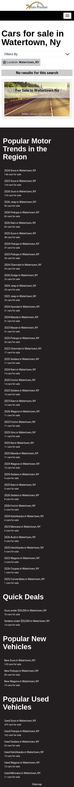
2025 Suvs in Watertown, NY (20, 235)
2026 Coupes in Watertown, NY (21, 570)
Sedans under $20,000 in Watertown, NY (27, 623)
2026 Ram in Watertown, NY (20, 224)
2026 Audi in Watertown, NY (20, 539)
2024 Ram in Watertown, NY (20, 371)
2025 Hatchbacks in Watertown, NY (24, 549)
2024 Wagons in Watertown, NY (22, 465)
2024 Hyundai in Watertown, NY (22, 308)
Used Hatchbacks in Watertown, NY (24, 754)
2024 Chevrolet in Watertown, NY (22, 266)
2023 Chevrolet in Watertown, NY (22, 350)
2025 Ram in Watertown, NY (20, 486)
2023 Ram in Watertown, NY (20, 403)
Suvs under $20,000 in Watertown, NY (25, 612)
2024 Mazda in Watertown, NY (21, 319)
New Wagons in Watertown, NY (21, 683)
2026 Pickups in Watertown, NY (21, 214)
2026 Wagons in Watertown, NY (22, 413)
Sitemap (37, 784)
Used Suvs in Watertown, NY (20, 722)
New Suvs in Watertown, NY (19, 662)
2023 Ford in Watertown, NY (20, 424)
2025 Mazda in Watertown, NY (21, 455)
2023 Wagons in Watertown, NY (22, 560)
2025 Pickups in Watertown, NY (21, 340)
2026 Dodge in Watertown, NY (21, 277)
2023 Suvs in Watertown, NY (20, 183)
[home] (37, 5)
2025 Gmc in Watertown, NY (20, 434)
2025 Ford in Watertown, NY (20, 382)
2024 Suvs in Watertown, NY (20, 172)
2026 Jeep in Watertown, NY (20, 203)
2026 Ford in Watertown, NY (20, 507)
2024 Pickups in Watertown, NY (21, 245)
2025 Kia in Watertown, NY (19, 444)
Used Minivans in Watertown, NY (22, 775)
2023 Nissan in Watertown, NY (21, 329)
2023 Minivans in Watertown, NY (22, 528)
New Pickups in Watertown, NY (21, 672)
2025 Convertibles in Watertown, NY (24, 581)
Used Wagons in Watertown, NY (22, 764)
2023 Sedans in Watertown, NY (21, 392)
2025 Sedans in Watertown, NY (21, 361)
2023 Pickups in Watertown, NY (21, 256)
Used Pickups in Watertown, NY (21, 733)
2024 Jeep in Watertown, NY (20, 287)
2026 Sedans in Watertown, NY (21, 497)
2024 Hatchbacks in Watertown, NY (24, 518)
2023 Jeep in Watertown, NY (20, 298)
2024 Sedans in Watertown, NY (21, 476)
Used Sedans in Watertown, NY (21, 743)
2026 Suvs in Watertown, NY (20, 193)
